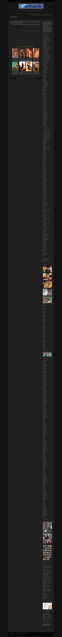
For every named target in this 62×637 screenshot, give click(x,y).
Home (27, 13)
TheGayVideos (45, 121)
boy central (44, 164)
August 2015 (44, 434)
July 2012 (44, 484)
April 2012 (44, 488)
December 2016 (45, 412)
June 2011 (44, 502)
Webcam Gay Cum (45, 125)
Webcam (44, 346)
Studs (43, 334)
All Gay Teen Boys (45, 83)
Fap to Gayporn (45, 184)
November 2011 (45, 495)
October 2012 (44, 480)
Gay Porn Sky (45, 190)
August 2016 (44, 417)
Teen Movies (32, 21)
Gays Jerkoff (44, 106)
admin (16, 21)
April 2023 (44, 367)
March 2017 (44, 408)
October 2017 (44, 402)
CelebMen (44, 176)
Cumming (44, 322)
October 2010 (44, 513)
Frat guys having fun (45, 597)
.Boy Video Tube (45, 43)
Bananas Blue (45, 86)
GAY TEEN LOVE (45, 191)
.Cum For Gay (44, 46)
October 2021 (44, 372)
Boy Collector (44, 165)
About (34, 13)
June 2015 (44, 436)
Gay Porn (44, 105)
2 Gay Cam (44, 79)
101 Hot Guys (44, 75)
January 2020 (44, 382)
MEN (43, 207)
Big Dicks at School (45, 153)
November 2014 (45, 446)
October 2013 (44, 464)
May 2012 (44, 487)
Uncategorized (45, 341)
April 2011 (44, 505)
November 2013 (45, 462)
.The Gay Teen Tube (45, 69)
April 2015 (44, 439)
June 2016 (44, 420)
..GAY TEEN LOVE (45, 35)
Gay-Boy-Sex (44, 195)
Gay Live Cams (45, 102)
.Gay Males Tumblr (45, 53)
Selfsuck (44, 331)
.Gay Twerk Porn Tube (46, 60)
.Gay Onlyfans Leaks (46, 54)
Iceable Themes (16, 634)
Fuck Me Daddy (45, 596)
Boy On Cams (44, 168)
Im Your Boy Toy (45, 249)
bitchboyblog (44, 157)
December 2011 (45, 494)
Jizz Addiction (44, 250)
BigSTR (44, 88)
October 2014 (44, 447)
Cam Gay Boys (45, 175)
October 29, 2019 (13, 21)
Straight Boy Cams (45, 116)
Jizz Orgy (44, 199)
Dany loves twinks (45, 180)
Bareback (44, 311)
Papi (43, 213)
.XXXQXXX (44, 73)
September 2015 (45, 432)
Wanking (44, 345)
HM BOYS (44, 247)
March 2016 (44, 424)
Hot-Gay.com (44, 109)
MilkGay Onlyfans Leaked (46, 209)
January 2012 (44, 492)
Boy (21, 21)
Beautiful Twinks (45, 235)
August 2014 (44, 450)
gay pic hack (44, 188)
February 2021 (45, 375)
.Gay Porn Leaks (45, 58)
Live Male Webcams (45, 205)
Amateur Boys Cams (45, 84)
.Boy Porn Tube (45, 42)
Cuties (44, 323)
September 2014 (45, 449)
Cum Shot (44, 320)
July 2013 (44, 468)
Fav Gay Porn (44, 98)
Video (34, 21)
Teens (44, 337)
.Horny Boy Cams (45, 65)
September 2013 (45, 465)
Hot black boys (48, 613)
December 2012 (45, 477)
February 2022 (45, 371)
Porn (28, 21)
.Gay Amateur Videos (46, 50)
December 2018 (45, 391)
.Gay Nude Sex (45, 134)
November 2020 (45, 378)
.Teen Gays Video (45, 68)
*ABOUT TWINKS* (45, 138)
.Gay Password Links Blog (46, 57)
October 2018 (44, 393)
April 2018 (44, 397)
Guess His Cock (45, 198)
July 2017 (44, 405)
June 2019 (44, 386)
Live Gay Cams (45, 110)
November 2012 (45, 479)
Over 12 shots (48, 619)
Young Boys (44, 348)
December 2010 (45, 510)
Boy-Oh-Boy (44, 172)
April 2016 (44, 423)
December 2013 (45, 461)
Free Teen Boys (45, 99)
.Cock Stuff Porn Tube (46, 45)
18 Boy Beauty (45, 142)
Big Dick (44, 315)
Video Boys (36, 21)
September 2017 (45, 404)
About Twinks (44, 80)
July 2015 (44, 435)
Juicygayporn (44, 202)
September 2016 (45, 416)
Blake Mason (44, 158)
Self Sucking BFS (45, 220)
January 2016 (44, 427)
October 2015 (44, 431)
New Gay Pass (45, 210)
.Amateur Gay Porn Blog (46, 39)
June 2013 (44, 469)
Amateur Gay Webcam (46, 147)
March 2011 (44, 506)
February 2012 (45, 491)
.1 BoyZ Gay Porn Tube (46, 38)
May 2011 (44, 503)
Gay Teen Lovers (45, 192)
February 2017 (45, 409)
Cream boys (44, 179)
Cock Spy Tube (45, 94)
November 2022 (45, 368)
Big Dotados (44, 154)
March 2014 (44, 457)
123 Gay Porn (44, 76)
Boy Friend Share (45, 90)
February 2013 (45, 475)
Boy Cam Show (45, 162)
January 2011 (44, 509)
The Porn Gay (45, 120)
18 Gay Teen (44, 143)
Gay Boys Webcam (45, 187)
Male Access (44, 206)
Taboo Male (44, 221)
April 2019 (44, 387)
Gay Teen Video (45, 194)
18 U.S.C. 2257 (31, 13)
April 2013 (44, 472)
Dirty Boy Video (45, 243)
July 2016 (44, 419)
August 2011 (44, 499)
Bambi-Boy (44, 150)
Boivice (44, 160)
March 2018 (44, 398)
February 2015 (45, 442)
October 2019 (44, 383)
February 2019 (45, 390)
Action (19, 21)
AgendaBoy (44, 146)
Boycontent (44, 173)
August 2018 (44, 394)
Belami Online (45, 236)
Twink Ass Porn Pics (45, 575)
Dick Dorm (44, 242)
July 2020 (44, 379)
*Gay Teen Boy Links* (46, 139)
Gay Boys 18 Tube (45, 101)
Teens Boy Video (45, 117)
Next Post (38, 78)
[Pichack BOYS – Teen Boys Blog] (31, 4)
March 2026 (44, 360)
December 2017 (45, 401)
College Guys (44, 319)
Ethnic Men (44, 183)
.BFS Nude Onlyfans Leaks (46, 41)
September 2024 (45, 364)
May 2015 (44, 438)
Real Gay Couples (45, 258)
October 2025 (44, 361)
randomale (44, 217)
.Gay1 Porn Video (45, 61)
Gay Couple (44, 593)
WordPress (28, 633)
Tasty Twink (44, 261)
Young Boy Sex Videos (46, 225)
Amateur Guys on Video (46, 149)
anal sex (40, 21)
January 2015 (44, 443)
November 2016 (45, 413)
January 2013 (44, 476)
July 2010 (44, 517)
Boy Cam (44, 161)
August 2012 (44, 483)
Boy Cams (44, 564)
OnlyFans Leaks (45, 113)
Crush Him (44, 95)
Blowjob (44, 316)
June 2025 (44, 363)
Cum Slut (44, 598)
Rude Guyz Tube (45, 114)
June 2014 (44, 453)
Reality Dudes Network (46, 218)
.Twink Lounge (45, 71)
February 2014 (45, 458)
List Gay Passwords (45, 203)
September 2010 (45, 514)
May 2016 (44, 421)
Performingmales (45, 214)
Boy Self (44, 91)
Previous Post (13, 78)
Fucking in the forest (45, 594)
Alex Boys (44, 232)
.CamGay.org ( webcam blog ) (47, 132)
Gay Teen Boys (25, 21)
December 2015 (45, 428)
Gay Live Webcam (45, 103)
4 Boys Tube (44, 145)
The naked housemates (46, 222)
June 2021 (44, 374)
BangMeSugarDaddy (46, 234)
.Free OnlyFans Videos (46, 49)
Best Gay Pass (45, 87)
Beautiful (44, 312)
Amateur (44, 308)
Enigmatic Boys (45, 246)
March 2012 (44, 490)
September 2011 (45, 498)
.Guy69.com (44, 64)
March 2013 (44, 473)
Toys (43, 338)
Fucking (23, 21)
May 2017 (44, 406)
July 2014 (44, 451)
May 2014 (44, 454)
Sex (29, 21)
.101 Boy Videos (45, 131)
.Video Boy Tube (45, 72)
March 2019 (44, 389)
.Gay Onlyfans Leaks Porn (46, 56)
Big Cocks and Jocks (45, 238)
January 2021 (44, 376)
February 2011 (45, 507)
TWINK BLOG (44, 124)
